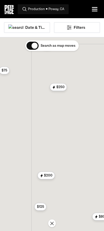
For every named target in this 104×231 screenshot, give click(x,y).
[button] (58, 87)
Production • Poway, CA (46, 9)
